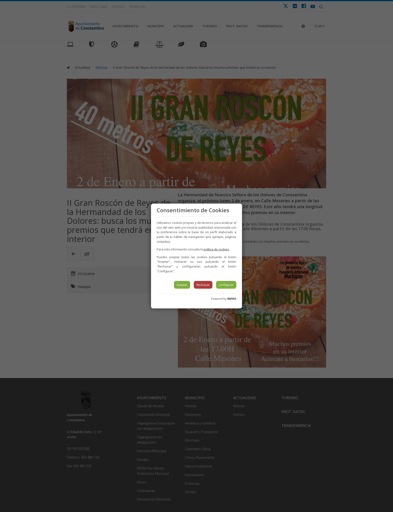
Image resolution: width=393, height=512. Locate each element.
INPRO (231, 299)
